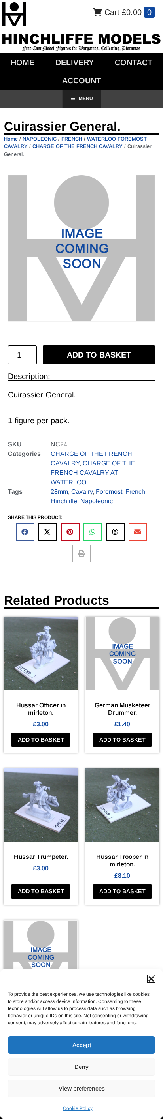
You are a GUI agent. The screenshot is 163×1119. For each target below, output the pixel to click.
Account (81, 80)
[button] (151, 979)
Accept (81, 1045)
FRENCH (71, 139)
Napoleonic (96, 501)
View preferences (82, 1088)
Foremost (109, 491)
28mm (59, 491)
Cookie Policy (78, 1108)
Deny (81, 1066)
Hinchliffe (64, 501)
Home (22, 62)
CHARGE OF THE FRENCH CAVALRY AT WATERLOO (93, 472)
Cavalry (82, 491)
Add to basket (99, 355)
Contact (133, 62)
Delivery (74, 62)
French (135, 491)
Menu (86, 98)
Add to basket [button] (41, 740)
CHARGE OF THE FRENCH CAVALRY (77, 146)
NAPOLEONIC (40, 139)
